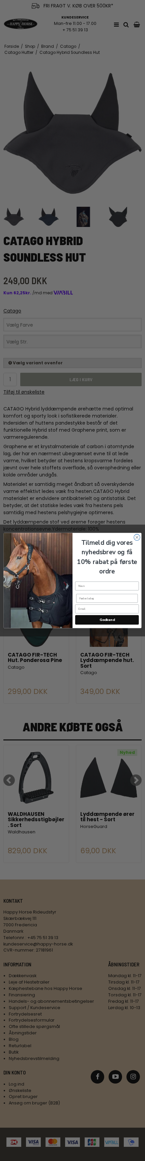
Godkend (107, 620)
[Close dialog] (137, 537)
